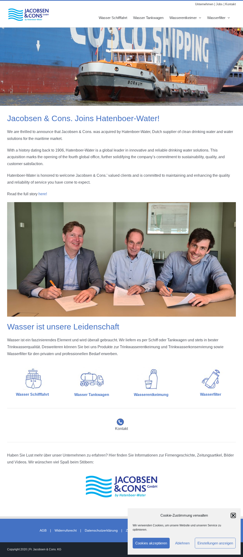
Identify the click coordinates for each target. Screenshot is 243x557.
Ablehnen (182, 543)
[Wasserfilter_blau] (210, 369)
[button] (233, 515)
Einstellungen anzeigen (215, 543)
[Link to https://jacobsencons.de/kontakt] (120, 422)
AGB (43, 530)
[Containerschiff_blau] (32, 369)
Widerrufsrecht (66, 530)
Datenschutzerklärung (101, 530)
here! (42, 194)
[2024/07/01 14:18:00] (121, 478)
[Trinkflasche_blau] (151, 369)
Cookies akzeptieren (151, 543)
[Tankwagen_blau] (92, 369)
